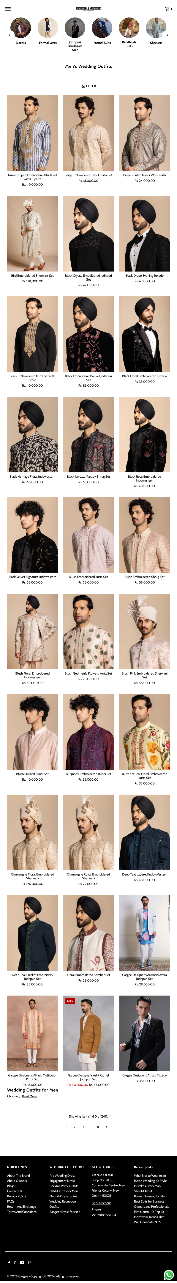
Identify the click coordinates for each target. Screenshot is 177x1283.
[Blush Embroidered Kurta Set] (88, 535)
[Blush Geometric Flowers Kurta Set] (88, 631)
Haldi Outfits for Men (63, 1191)
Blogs (10, 1186)
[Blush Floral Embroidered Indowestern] (32, 631)
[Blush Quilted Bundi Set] (32, 732)
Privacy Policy (16, 1196)
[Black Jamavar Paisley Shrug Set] (88, 434)
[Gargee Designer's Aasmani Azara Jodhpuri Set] (144, 933)
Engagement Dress (62, 1181)
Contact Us (14, 1191)
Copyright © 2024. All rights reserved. (55, 1276)
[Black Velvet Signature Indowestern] (32, 535)
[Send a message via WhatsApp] (169, 1275)
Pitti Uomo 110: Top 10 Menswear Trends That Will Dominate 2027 (149, 1217)
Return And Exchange (21, 1207)
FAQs (10, 1201)
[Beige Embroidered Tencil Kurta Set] (88, 133)
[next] (107, 1127)
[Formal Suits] (102, 27)
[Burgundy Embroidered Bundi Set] (88, 732)
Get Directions (101, 1203)
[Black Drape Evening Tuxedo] (144, 234)
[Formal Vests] (48, 27)
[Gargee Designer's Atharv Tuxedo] (144, 1033)
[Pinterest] (14, 1263)
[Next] (167, 35)
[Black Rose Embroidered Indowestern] (144, 434)
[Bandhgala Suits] (129, 27)
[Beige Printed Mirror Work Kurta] (144, 133)
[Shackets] (156, 27)
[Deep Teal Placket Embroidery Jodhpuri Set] (32, 933)
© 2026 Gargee (18, 1276)
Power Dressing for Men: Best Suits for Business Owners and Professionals (151, 1201)
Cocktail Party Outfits (63, 1186)
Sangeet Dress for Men (64, 1212)
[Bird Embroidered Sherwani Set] (32, 234)
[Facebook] (8, 1263)
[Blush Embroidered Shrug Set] (144, 535)
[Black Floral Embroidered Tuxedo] (144, 334)
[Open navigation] (39, 8)
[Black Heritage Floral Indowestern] (32, 434)
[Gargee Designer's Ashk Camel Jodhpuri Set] (88, 1033)
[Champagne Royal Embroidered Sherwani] (88, 832)
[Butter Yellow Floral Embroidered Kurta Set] (144, 732)
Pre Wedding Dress (62, 1176)
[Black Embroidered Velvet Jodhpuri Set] (88, 334)
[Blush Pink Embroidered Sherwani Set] (144, 631)
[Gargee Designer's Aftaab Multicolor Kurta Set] (32, 1033)
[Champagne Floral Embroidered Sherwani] (32, 832)
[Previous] (10, 35)
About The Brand (18, 1176)
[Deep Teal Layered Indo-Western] (144, 832)
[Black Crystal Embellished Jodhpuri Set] (88, 234)
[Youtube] (21, 1263)
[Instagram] (29, 1263)
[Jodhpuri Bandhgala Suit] (75, 27)
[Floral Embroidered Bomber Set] (88, 933)
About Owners (17, 1181)
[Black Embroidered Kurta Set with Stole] (32, 334)
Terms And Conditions (21, 1212)
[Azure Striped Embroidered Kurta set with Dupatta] (32, 133)
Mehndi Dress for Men (64, 1196)
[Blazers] (20, 27)
